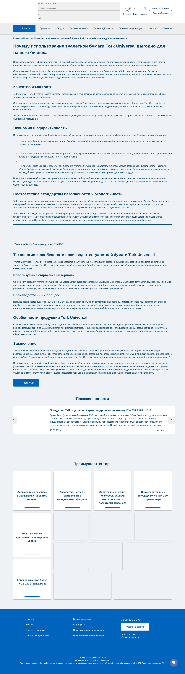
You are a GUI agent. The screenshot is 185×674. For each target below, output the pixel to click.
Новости (152, 28)
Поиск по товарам (47, 3)
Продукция (45, 28)
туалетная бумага (90, 217)
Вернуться (28, 383)
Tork (50, 135)
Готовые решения (78, 28)
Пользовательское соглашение (89, 635)
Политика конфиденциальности (89, 630)
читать (160, 430)
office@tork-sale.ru (130, 637)
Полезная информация (130, 28)
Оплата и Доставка (103, 28)
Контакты (167, 28)
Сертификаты (80, 625)
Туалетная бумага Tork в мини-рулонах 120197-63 (39, 244)
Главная (17, 38)
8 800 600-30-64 (160, 8)
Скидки (60, 28)
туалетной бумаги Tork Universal (90, 166)
